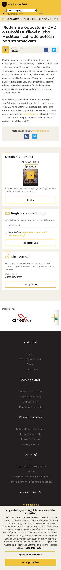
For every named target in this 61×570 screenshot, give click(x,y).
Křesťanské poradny (30, 396)
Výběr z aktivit (30, 380)
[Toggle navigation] (41, 12)
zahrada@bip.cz (30, 114)
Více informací (33, 548)
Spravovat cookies (30, 554)
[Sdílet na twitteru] (54, 50)
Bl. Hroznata (31, 369)
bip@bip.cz (32, 504)
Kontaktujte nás (40, 131)
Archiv (30, 200)
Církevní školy (30, 401)
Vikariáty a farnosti (30, 359)
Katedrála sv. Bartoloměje (30, 429)
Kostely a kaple (30, 444)
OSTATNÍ (30, 455)
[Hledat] (4, 12)
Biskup (30, 364)
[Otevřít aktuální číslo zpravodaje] (30, 175)
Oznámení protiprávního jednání (30, 476)
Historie (30, 354)
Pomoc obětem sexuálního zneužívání (30, 481)
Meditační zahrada (30, 434)
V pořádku (32, 562)
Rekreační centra (30, 439)
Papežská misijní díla (30, 407)
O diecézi (30, 342)
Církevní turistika (30, 417)
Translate (28, 14)
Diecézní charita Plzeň (30, 391)
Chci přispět (30, 284)
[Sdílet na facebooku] (46, 50)
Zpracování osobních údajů (30, 466)
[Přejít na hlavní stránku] (14, 4)
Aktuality (13, 19)
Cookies (30, 471)
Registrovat (30, 242)
